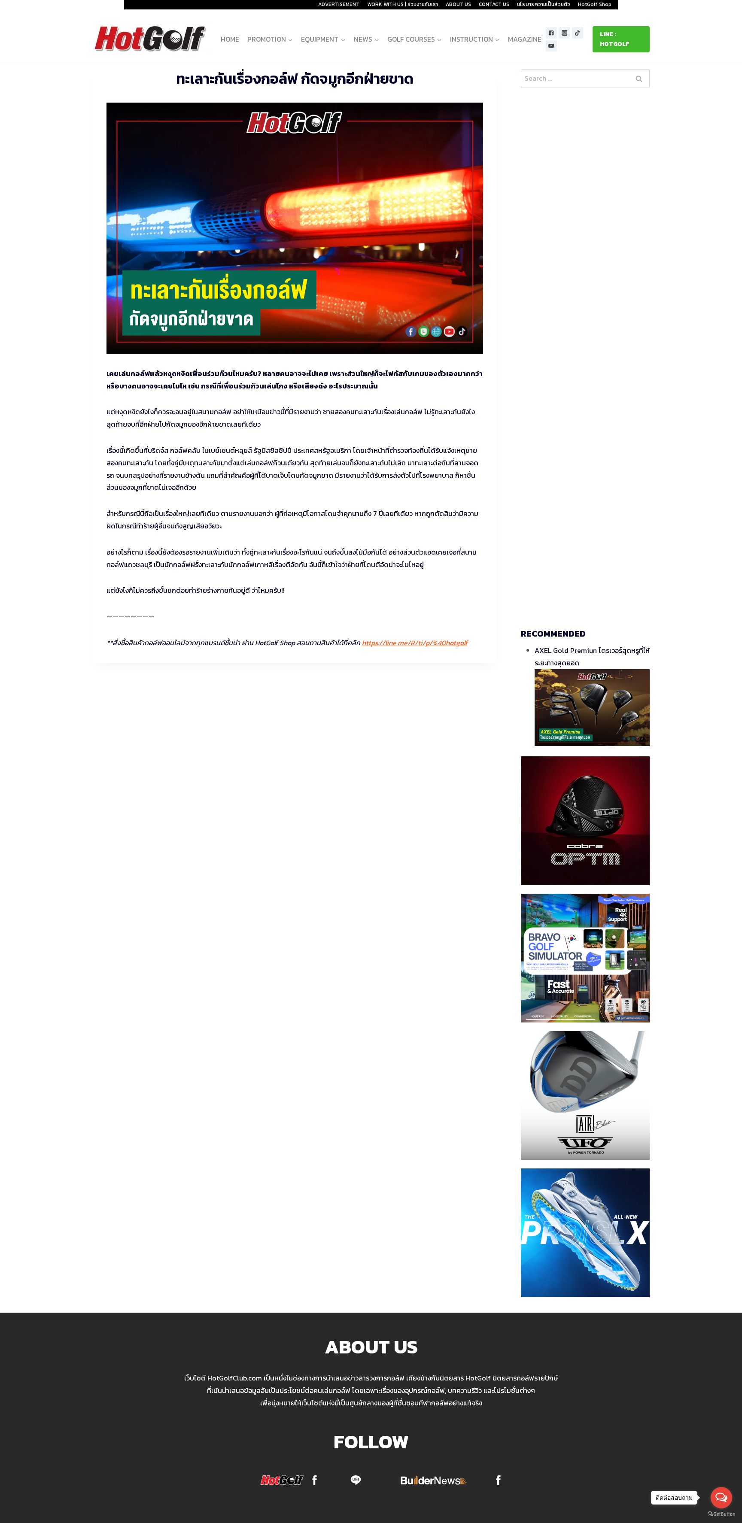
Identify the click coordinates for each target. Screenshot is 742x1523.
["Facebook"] (551, 33)
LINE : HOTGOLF (614, 39)
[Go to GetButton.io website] (721, 1514)
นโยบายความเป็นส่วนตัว (543, 4)
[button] (290, 39)
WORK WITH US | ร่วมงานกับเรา (402, 4)
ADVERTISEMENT (338, 4)
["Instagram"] (564, 33)
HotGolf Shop (594, 4)
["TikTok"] (578, 33)
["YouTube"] (551, 46)
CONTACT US (494, 4)
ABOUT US (458, 4)
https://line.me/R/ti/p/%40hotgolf (415, 642)
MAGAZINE (524, 39)
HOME (230, 39)
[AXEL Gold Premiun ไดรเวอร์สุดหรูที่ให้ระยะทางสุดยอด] (592, 707)
